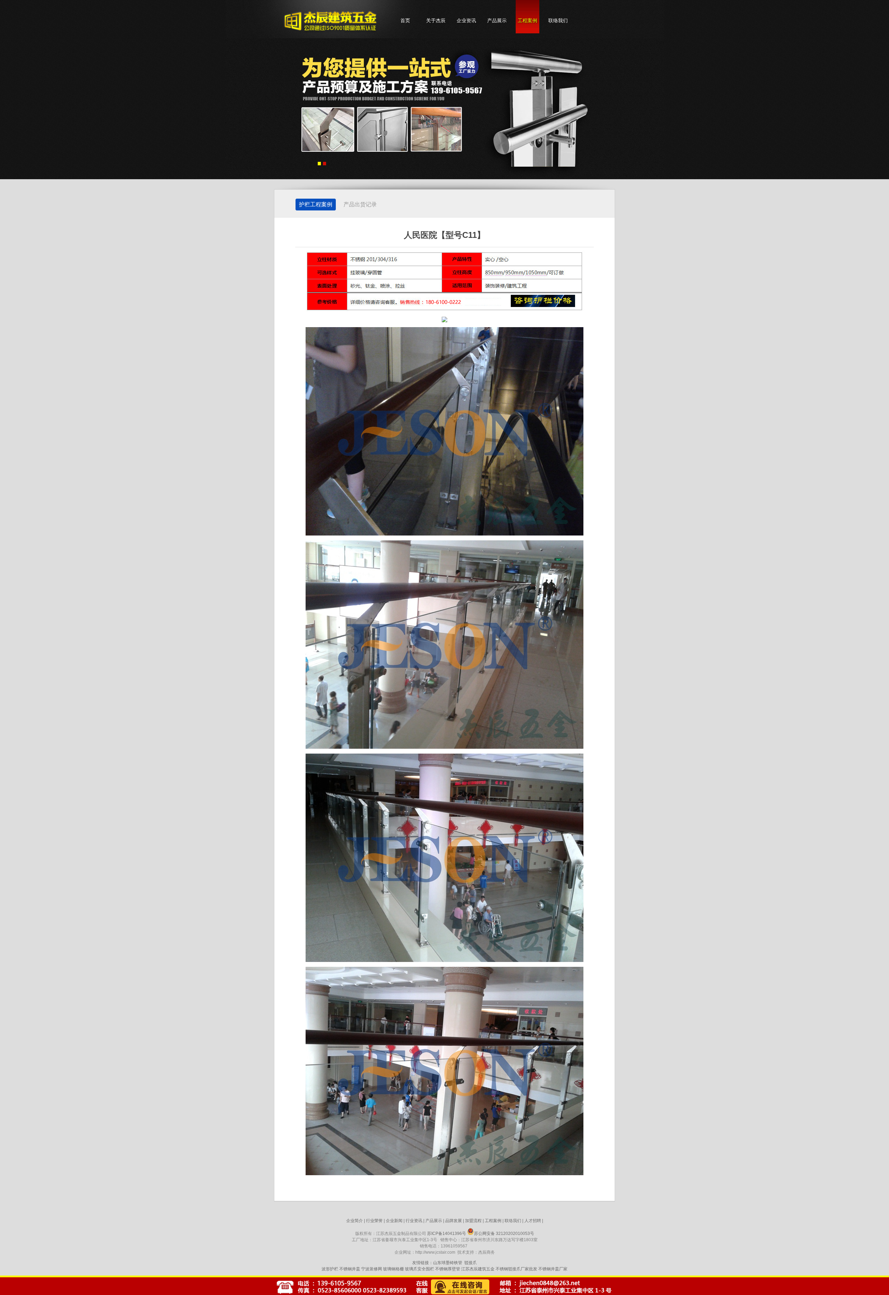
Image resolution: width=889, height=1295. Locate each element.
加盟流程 (473, 1220)
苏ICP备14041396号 (446, 1233)
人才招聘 (532, 1220)
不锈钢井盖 (349, 1269)
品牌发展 (453, 1220)
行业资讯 (414, 1220)
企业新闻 (394, 1220)
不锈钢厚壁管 (447, 1269)
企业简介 (354, 1220)
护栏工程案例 (315, 204)
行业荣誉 (374, 1220)
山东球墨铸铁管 (447, 1262)
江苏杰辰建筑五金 (478, 1269)
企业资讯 (466, 20)
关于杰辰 (436, 20)
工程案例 (527, 20)
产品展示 (497, 20)
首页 (405, 20)
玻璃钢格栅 (393, 1269)
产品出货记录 (360, 204)
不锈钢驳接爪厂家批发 (516, 1269)
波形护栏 (330, 1269)
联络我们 (558, 20)
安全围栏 (425, 1269)
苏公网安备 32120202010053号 (504, 1233)
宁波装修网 (371, 1269)
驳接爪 (470, 1262)
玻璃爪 (411, 1269)
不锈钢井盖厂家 (552, 1269)
